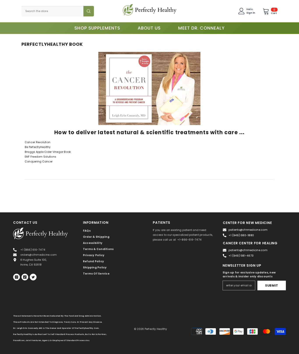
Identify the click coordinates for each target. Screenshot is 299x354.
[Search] (57, 11)
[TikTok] (24, 277)
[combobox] (52, 11)
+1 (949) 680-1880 (241, 235)
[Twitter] (33, 277)
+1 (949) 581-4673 (241, 255)
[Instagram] (16, 277)
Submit (271, 285)
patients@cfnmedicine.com (248, 230)
